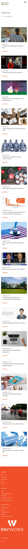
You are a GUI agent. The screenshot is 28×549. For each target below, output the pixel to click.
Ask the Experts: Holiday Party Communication (13, 188)
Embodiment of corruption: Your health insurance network (11, 157)
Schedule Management (6, 498)
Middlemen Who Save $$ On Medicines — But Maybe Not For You (13, 99)
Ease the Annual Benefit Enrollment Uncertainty (13, 323)
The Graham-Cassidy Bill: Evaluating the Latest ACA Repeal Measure (13, 364)
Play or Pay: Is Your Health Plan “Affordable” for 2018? (13, 243)
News (2, 481)
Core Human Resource (6, 493)
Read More (5, 51)
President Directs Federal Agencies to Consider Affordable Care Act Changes (11, 298)
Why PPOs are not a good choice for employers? (13, 269)
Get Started (3, 477)
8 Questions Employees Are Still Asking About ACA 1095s (13, 129)
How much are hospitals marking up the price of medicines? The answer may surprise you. (13, 213)
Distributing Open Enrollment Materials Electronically (11, 351)
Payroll (2, 491)
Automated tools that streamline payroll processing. (11, 394)
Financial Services (5, 512)
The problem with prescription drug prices (12, 72)
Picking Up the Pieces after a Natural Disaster (13, 424)
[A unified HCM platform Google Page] (4, 541)
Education (3, 514)
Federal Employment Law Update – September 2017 (13, 451)
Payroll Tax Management (6, 500)
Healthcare (3, 510)
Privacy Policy (4, 479)
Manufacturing (4, 507)
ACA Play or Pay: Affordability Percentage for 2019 (12, 46)
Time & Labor (4, 495)
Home (2, 16)
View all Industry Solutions (7, 516)
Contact (2, 483)
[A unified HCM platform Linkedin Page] (1, 541)
